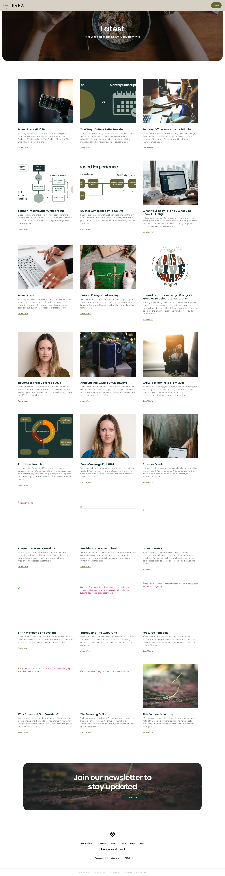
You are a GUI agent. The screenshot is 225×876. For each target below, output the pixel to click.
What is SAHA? (152, 548)
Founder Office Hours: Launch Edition (167, 129)
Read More (23, 148)
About (113, 843)
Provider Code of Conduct (136, 872)
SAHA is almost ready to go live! (102, 211)
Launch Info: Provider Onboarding (41, 211)
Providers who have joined (98, 548)
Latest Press (26, 295)
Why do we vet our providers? (38, 714)
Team (123, 843)
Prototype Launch (30, 464)
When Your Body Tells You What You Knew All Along (167, 212)
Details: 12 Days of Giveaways (100, 295)
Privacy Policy (83, 872)
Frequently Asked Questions (37, 548)
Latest (133, 843)
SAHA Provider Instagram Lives (163, 383)
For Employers (87, 843)
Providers (102, 843)
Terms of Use (99, 872)
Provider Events (153, 464)
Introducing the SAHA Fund (98, 633)
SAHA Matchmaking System (37, 633)
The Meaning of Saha (94, 714)
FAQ (142, 843)
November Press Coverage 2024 (39, 383)
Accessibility (115, 872)
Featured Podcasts (155, 633)
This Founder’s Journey (158, 714)
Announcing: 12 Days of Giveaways (103, 383)
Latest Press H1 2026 (31, 129)
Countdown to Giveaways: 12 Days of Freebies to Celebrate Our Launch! (167, 297)
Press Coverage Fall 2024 (97, 464)
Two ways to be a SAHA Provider (102, 129)
